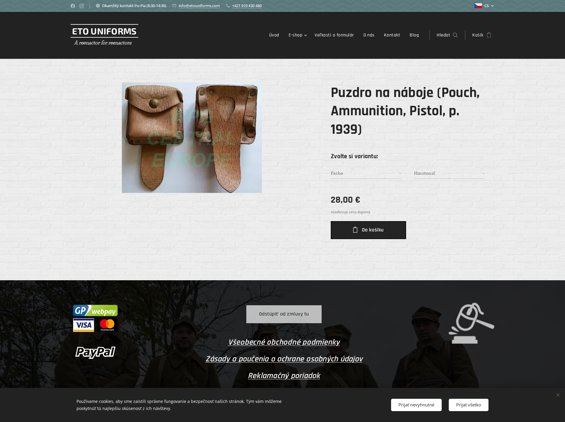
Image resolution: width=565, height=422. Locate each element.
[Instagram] (81, 6)
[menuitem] (276, 35)
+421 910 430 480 (247, 5)
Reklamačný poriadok (284, 376)
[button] (447, 35)
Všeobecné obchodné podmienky (284, 342)
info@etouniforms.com (199, 5)
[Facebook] (73, 6)
